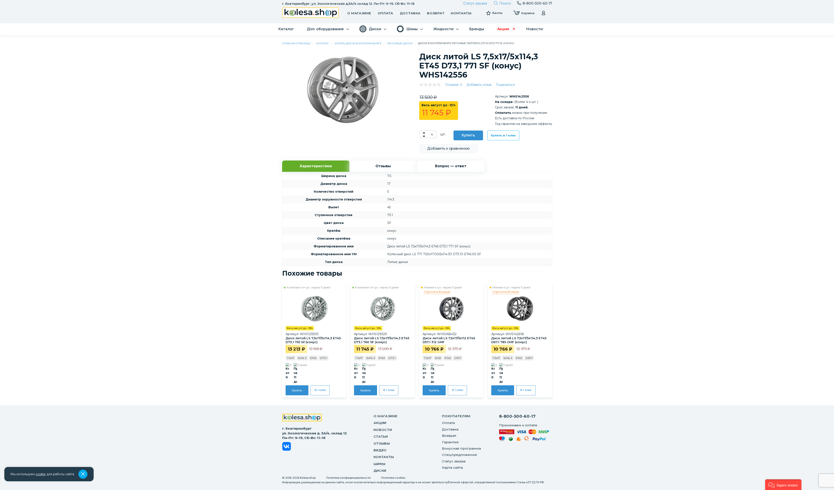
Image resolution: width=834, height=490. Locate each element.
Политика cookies (393, 477)
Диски (380, 470)
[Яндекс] (519, 439)
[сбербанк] (511, 439)
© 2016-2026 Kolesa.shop (299, 477)
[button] (783, 484)
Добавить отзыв (479, 85)
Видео (380, 450)
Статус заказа (475, 3)
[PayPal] (539, 439)
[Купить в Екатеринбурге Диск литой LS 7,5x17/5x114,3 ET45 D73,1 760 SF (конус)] (382, 308)
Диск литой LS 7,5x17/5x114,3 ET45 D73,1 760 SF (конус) (381, 340)
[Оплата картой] (524, 431)
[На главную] (302, 418)
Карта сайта (452, 467)
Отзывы (382, 443)
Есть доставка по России (514, 118)
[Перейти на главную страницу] (310, 13)
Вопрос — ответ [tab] (450, 166)
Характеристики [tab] (316, 166)
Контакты (461, 13)
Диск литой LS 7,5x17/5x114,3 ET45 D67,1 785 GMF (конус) (518, 340)
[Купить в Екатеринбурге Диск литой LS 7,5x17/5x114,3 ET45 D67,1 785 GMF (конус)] (520, 308)
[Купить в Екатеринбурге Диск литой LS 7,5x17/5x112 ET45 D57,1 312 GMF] (451, 308)
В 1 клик (320, 390)
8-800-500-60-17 (517, 416)
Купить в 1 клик (503, 135)
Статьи (381, 436)
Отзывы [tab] (383, 166)
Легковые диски (400, 43)
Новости (383, 430)
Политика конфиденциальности (348, 477)
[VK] (286, 447)
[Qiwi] (526, 439)
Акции (380, 423)
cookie (41, 474)
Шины (380, 464)
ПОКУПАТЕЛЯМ (456, 416)
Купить (468, 135)
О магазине (359, 13)
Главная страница (296, 43)
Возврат (435, 13)
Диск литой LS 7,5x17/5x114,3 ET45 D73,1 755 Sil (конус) (313, 340)
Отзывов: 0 (453, 85)
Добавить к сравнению (448, 148)
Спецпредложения (459, 455)
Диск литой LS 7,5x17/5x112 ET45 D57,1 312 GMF (449, 340)
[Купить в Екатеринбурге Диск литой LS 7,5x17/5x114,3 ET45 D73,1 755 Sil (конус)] (314, 308)
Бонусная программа (461, 448)
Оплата (385, 13)
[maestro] (502, 439)
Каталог (322, 43)
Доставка (410, 13)
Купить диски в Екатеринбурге (358, 43)
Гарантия (450, 442)
